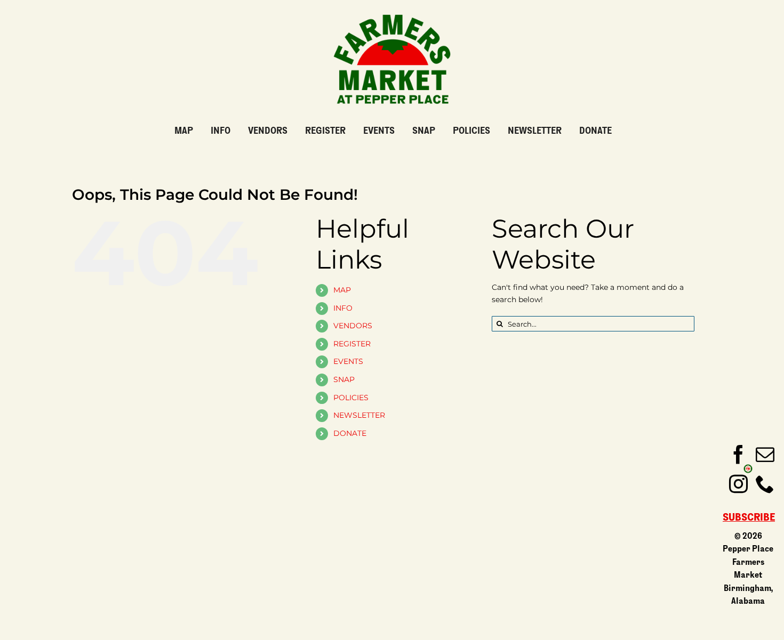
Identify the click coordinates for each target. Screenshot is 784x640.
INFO (343, 308)
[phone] (765, 483)
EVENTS (348, 361)
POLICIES (351, 397)
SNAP (344, 379)
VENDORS (352, 325)
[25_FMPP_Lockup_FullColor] (392, 10)
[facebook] (738, 454)
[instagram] (738, 483)
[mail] (765, 454)
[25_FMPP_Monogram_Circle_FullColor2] (748, 467)
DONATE (349, 433)
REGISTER (352, 344)
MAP (342, 290)
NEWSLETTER (359, 415)
